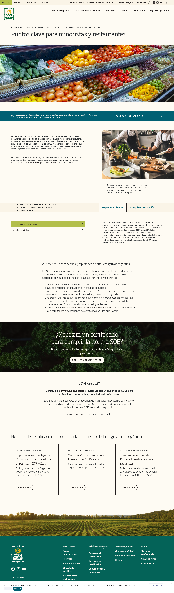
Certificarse (31, 2)
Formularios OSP (71, 563)
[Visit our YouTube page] (161, 2)
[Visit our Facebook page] (154, 2)
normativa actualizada (71, 390)
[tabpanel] (87, 232)
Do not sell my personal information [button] (122, 585)
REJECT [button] (8, 589)
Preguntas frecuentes (136, 2)
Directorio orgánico (125, 555)
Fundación (139, 10)
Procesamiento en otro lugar (24, 224)
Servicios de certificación (88, 10)
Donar (45, 2)
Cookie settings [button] (156, 585)
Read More (142, 585)
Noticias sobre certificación (70, 577)
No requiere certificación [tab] (141, 207)
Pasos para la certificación (95, 555)
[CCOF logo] (9, 11)
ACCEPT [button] (17, 589)
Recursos (111, 10)
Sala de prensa (148, 559)
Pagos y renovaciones (70, 552)
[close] (162, 116)
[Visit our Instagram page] (157, 2)
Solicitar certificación (87, 360)
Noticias (90, 2)
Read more (24, 487)
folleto (60, 311)
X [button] (171, 583)
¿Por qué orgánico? (60, 10)
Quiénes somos (75, 2)
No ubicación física (20, 230)
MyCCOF (5, 2)
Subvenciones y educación (97, 570)
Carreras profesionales (148, 552)
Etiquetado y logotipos (69, 569)
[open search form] (149, 2)
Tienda (120, 2)
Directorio (110, 2)
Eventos (100, 2)
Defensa (124, 10)
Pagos (17, 2)
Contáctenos (147, 563)
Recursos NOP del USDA (128, 116)
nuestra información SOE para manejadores (37, 162)
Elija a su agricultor (159, 10)
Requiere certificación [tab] (113, 207)
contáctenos (78, 414)
